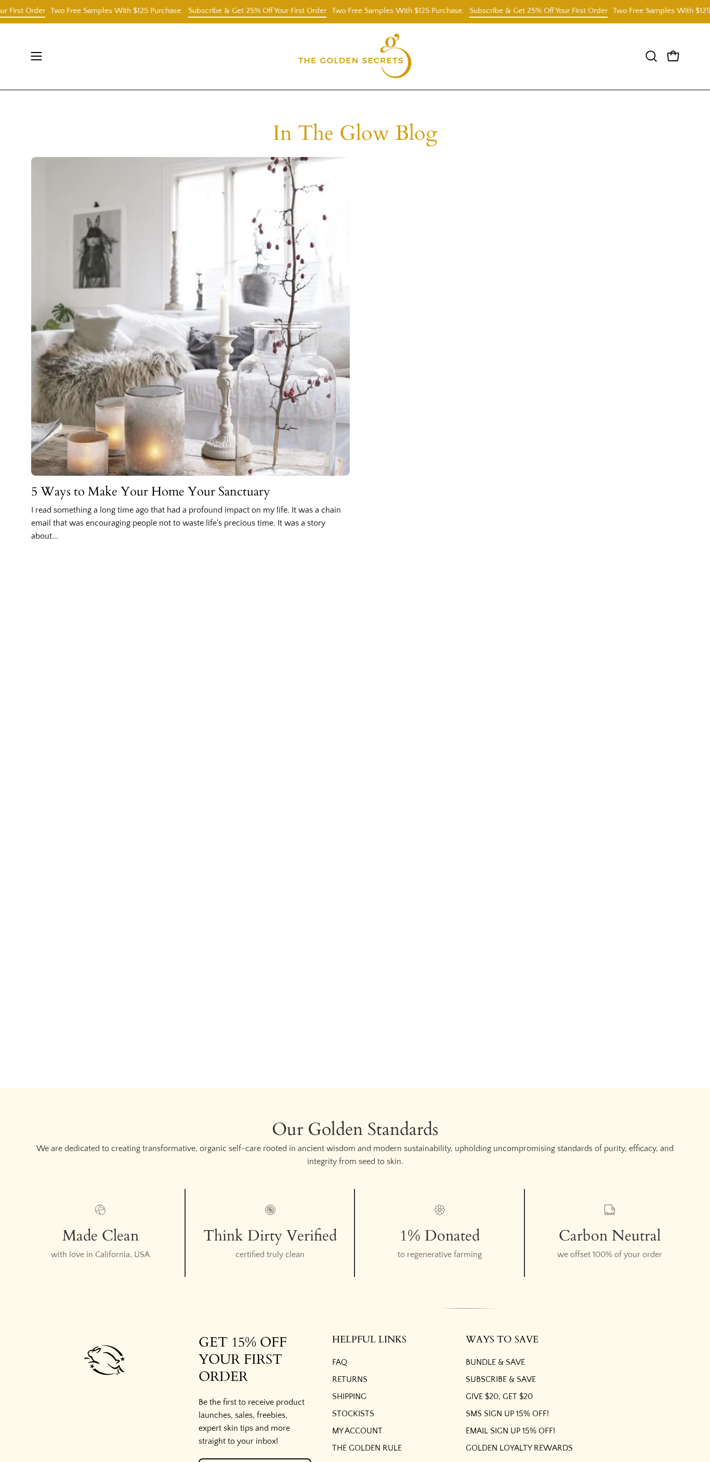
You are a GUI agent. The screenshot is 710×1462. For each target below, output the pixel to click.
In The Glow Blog (355, 133)
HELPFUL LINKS (369, 1340)
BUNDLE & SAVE (495, 1362)
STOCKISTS (353, 1413)
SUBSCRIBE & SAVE (501, 1379)
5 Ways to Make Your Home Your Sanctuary (150, 491)
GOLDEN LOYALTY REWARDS (519, 1448)
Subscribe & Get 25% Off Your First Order (242, 10)
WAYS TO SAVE (502, 1340)
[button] (651, 56)
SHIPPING (349, 1396)
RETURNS (349, 1379)
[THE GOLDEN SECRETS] (355, 56)
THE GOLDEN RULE (367, 1448)
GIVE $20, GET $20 (499, 1396)
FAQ (339, 1362)
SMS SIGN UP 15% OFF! (507, 1413)
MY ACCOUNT (357, 1430)
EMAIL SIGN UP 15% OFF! (510, 1430)
